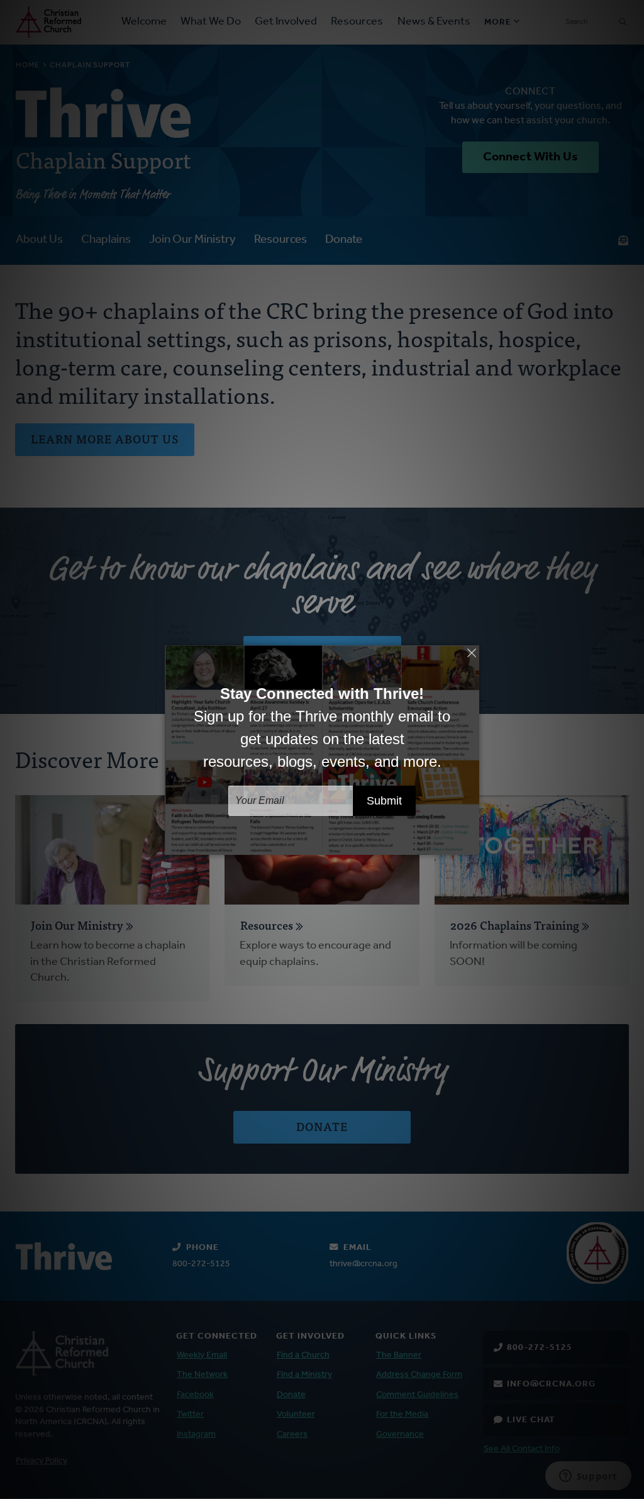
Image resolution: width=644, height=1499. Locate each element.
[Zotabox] (471, 843)
